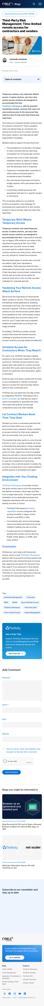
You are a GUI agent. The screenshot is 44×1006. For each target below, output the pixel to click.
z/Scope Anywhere (29, 979)
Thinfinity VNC (28, 976)
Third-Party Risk (30, 607)
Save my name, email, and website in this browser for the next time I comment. (23, 750)
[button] (38, 79)
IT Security (31, 597)
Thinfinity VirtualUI (29, 973)
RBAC (6, 602)
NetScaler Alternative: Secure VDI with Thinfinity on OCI (18, 866)
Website (5, 734)
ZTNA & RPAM (7, 969)
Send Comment (11, 772)
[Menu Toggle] (40, 4)
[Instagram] (14, 993)
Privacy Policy (6, 997)
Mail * (4, 719)
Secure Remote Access (30, 602)
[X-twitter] (4, 993)
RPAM (15, 602)
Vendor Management (32, 612)
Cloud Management (9, 973)
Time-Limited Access (12, 612)
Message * (6, 677)
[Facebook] (9, 993)
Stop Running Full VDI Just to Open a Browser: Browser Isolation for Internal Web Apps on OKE (22, 826)
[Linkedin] (25, 993)
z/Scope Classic (28, 983)
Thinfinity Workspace (12, 607)
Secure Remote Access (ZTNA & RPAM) (19, 14)
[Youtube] (19, 993)
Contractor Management (13, 597)
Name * (5, 705)
